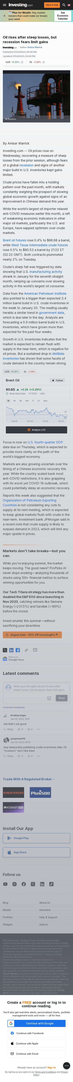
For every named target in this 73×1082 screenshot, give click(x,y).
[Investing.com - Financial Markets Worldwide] (21, 5)
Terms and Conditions (45, 1072)
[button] (21, 997)
